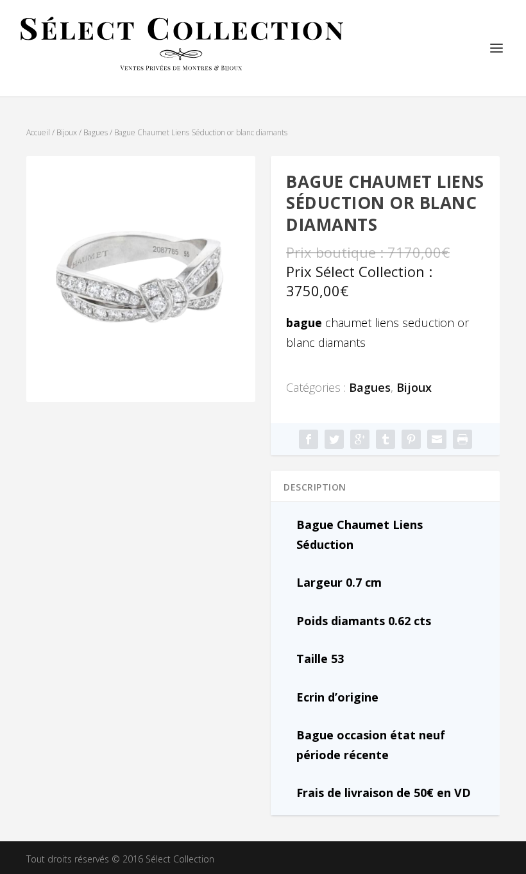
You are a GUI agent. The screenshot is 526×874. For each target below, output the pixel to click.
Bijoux (66, 132)
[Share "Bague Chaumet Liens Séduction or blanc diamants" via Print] (462, 440)
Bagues (95, 132)
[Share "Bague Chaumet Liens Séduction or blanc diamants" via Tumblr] (385, 440)
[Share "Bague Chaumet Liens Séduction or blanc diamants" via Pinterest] (411, 440)
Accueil (38, 132)
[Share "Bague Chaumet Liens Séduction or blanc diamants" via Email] (436, 440)
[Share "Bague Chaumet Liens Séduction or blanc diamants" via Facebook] (308, 440)
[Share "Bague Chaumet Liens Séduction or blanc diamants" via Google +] (359, 440)
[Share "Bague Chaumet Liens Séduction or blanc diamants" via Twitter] (334, 440)
